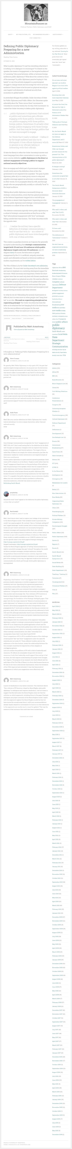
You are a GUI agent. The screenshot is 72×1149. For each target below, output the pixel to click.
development (55, 290)
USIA (61, 355)
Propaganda (62, 319)
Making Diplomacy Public (42, 338)
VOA (64, 355)
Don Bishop (61, 290)
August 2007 (56, 1026)
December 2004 (57, 1134)
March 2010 (55, 905)
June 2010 (55, 894)
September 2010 (57, 882)
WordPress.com (25, 1144)
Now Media (56, 497)
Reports (54, 544)
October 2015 (56, 789)
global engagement (58, 293)
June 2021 (55, 661)
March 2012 (55, 843)
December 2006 (57, 1057)
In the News (56, 471)
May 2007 (55, 1037)
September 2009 (57, 929)
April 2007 (55, 1041)
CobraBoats (55, 279)
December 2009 (57, 917)
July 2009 (55, 936)
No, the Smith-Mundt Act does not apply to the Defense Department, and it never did (59, 136)
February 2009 (56, 956)
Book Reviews (56, 380)
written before (30, 261)
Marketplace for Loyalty (60, 483)
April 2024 (55, 606)
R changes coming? (58, 166)
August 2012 (56, 828)
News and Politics (61, 307)
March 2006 (56, 1092)
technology (55, 349)
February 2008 (56, 1002)
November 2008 (57, 967)
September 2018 (57, 730)
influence (60, 299)
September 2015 (57, 793)
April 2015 (55, 812)
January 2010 (56, 913)
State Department (28, 318)
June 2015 (55, 804)
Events (54, 441)
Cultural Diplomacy (58, 419)
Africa (60, 267)
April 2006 (55, 1088)
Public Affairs (56, 532)
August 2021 (56, 653)
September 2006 (57, 1068)
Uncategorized (57, 582)
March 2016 (55, 773)
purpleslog (13, 492)
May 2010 (55, 897)
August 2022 (56, 637)
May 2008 (55, 991)
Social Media (62, 334)
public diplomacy (16, 318)
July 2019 (55, 711)
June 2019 (55, 715)
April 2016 (55, 769)
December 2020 (57, 672)
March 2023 (56, 614)
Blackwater (55, 270)
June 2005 (55, 1127)
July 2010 (55, 890)
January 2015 (56, 824)
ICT (53, 463)
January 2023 (56, 622)
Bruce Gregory (56, 276)
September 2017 (57, 738)
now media (56, 310)
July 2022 (55, 641)
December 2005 (57, 1103)
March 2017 (55, 746)
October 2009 (56, 925)
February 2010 (56, 909)
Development (56, 433)
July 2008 (55, 983)
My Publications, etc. (23, 34)
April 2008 (55, 995)
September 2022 (57, 633)
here (12, 252)
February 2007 (56, 1049)
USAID (57, 355)
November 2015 (57, 785)
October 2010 (56, 878)
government (55, 296)
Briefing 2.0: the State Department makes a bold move (14, 339)
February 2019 (56, 723)
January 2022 (56, 649)
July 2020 (55, 684)
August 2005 (56, 1119)
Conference (60, 279)
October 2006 (56, 1064)
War (53, 593)
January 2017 (56, 754)
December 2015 (57, 781)
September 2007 (57, 1022)
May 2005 (55, 1130)
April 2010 (55, 901)
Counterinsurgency (58, 415)
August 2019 (56, 707)
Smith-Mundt (56, 331)
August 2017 (56, 742)
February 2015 (56, 820)
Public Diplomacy (34, 315)
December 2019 (57, 699)
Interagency (56, 479)
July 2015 (55, 800)
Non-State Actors (57, 493)
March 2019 (55, 719)
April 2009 (55, 948)
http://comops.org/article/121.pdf (27, 544)
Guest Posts (56, 452)
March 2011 (55, 859)
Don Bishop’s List (57, 437)
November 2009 (57, 921)
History (54, 459)
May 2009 (55, 944)
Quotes (54, 540)
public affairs (62, 322)
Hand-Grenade (57, 455)
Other (54, 508)
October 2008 (56, 971)
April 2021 (55, 664)
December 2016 (57, 758)
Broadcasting (62, 270)
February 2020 (56, 695)
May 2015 (55, 808)
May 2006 (55, 1084)
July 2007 (55, 1029)
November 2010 (57, 874)
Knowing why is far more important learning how (60, 97)
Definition (7, 318)
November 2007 (57, 1014)
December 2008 (57, 963)
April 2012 (55, 839)
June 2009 (55, 940)
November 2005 (57, 1107)
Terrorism (55, 578)
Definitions (56, 429)
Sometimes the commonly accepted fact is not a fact (60, 176)
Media (54, 489)
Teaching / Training (58, 574)
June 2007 (55, 1033)
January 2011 (56, 866)
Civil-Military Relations (59, 391)
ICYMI (54, 467)
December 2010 (57, 870)
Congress (55, 282)
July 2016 (55, 762)
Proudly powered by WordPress (14, 1142)
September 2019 (57, 703)
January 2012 (56, 851)
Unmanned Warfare (58, 586)
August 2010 (56, 886)
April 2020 (55, 688)
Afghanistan (55, 267)
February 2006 (56, 1096)
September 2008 (57, 975)
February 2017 (56, 750)
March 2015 (55, 816)
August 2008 (56, 979)
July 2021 (55, 657)
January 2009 (56, 960)
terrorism (60, 349)
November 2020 (57, 676)
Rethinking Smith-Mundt (12, 483)
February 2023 (56, 618)
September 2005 (57, 1115)
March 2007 (56, 1045)
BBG (64, 267)
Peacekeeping (56, 511)
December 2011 (57, 855)
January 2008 (56, 1006)
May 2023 (55, 610)
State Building (56, 566)
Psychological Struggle (19, 315)
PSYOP (54, 322)
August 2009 (56, 932)
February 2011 (56, 862)
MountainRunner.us (36, 23)
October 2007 (56, 1018)
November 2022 (57, 626)
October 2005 (56, 1111)
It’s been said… (56, 228)
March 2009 (56, 952)
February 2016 (56, 777)
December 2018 (57, 727)
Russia (54, 548)
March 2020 (56, 692)
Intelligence (56, 475)
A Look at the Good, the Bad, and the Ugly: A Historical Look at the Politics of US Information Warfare (59, 109)
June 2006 (55, 1080)
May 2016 (55, 765)
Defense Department (59, 423)
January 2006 (56, 1099)
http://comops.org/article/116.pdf (14, 542)
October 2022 (56, 630)
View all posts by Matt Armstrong (24, 329)
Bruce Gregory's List (58, 383)
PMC (53, 313)
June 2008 (55, 987)
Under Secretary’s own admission (35, 266)
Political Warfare (57, 515)
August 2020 (56, 680)
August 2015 (56, 797)
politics (58, 313)
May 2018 (55, 734)
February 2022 (56, 645)
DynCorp (65, 290)
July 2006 (55, 1076)
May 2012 (55, 835)
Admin (54, 368)
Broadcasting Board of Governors (59, 273)
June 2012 (55, 831)
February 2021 (56, 668)
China (63, 276)
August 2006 (56, 1072)
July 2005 (55, 1123)
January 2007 (56, 1053)
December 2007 (57, 1010)
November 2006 (57, 1061)
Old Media (63, 310)
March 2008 (56, 998)
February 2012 (56, 847)
